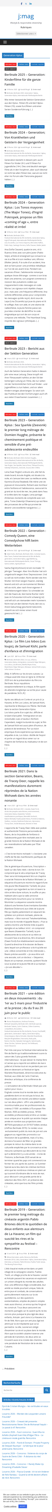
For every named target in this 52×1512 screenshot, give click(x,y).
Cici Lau (27, 660)
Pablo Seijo (8, 245)
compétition (9, 1029)
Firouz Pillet (24, 232)
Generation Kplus (11, 95)
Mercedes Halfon (37, 243)
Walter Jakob (41, 245)
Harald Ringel (25, 89)
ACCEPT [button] (22, 1506)
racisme (14, 821)
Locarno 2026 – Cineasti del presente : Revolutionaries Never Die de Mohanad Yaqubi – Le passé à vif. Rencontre (25, 1424)
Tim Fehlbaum (33, 1043)
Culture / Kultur (38, 64)
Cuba (17, 1259)
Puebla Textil (35, 1262)
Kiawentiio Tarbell (24, 814)
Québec (7, 821)
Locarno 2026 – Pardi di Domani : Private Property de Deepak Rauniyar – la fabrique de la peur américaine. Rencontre (25, 1445)
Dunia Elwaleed (10, 460)
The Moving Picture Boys (13, 1264)
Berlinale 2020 (11, 631)
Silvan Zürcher (10, 1043)
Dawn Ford (35, 809)
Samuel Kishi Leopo (39, 667)
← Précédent (8, 1368)
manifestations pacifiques (14, 816)
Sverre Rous (26, 465)
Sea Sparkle (18, 465)
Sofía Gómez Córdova (12, 669)
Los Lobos (8, 664)
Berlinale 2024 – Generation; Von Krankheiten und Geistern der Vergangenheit (25, 137)
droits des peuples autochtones (16, 811)
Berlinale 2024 (11, 127)
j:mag (26, 16)
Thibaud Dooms (37, 465)
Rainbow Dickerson (24, 821)
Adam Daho (11, 554)
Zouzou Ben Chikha (33, 468)
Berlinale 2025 (11, 64)
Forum (34, 1031)
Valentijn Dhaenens (11, 468)
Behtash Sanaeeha (11, 1024)
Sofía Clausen (31, 245)
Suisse (43, 1262)
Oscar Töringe (35, 561)
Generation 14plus (31, 93)
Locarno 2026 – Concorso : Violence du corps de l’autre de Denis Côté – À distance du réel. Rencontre (24, 1456)
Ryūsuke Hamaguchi (23, 1041)
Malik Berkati (24, 1018)
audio (22, 1257)
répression (36, 821)
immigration (22, 662)
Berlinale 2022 (11, 525)
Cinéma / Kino (23, 64)
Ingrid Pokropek (10, 240)
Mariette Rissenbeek (34, 1036)
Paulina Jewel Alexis (23, 819)
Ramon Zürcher (10, 1041)
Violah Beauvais (19, 824)
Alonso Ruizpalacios (14, 1021)
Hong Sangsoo (10, 1036)
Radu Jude (32, 1039)
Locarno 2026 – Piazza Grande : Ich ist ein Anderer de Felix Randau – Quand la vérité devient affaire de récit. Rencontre (25, 1474)
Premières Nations (37, 819)
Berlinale (10, 93)
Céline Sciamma (34, 1026)
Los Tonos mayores (23, 243)
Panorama (24, 1039)
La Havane (15, 1262)
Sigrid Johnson (20, 564)
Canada (27, 809)
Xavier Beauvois (10, 1046)
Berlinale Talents (10, 1026)
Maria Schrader (21, 1036)
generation (8, 559)
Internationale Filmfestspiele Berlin (30, 95)
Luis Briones (17, 664)
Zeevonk (22, 468)
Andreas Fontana (28, 1021)
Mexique (28, 667)
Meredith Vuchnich (30, 816)
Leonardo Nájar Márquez (36, 662)
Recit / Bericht (11, 69)
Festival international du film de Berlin (18, 153)
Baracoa (27, 1257)
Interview (8, 1262)
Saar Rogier (9, 465)
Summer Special (21, 1043)
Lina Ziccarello (10, 243)
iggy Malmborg (31, 559)
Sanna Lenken (9, 564)
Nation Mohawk (10, 819)
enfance (33, 660)
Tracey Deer (9, 824)
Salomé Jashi (35, 1041)
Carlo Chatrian (22, 1026)
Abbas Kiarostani (13, 1257)
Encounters (18, 1029)
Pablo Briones (25, 1262)
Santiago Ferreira (19, 245)
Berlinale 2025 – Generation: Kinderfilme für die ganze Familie (25, 79)
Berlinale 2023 (11, 338)
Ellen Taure (8, 556)
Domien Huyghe (30, 458)
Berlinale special (35, 1024)
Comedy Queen (39, 554)
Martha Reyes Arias (29, 664)
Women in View (31, 824)
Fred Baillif (41, 1031)
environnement (33, 811)
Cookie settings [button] (10, 1506)
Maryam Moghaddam (12, 1039)
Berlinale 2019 (11, 1204)
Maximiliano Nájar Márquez (14, 667)
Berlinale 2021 (11, 765)
